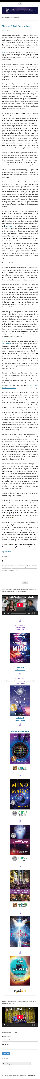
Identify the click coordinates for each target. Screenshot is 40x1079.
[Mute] (32, 613)
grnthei (17, 570)
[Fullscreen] (35, 613)
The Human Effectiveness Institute (15, 1075)
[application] (20, 605)
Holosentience (16, 568)
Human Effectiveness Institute (28, 568)
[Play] (5, 613)
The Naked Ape (6, 344)
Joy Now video (6, 552)
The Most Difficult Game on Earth (16, 26)
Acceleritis (8, 226)
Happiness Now (20, 566)
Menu (20, 3)
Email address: (6, 1037)
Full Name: (5, 1044)
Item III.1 (5, 52)
